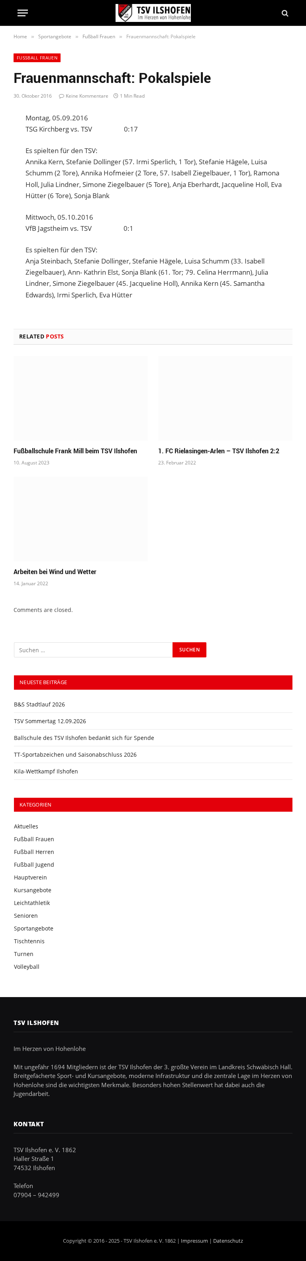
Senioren (26, 915)
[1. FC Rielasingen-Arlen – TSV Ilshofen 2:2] (225, 398)
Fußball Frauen (37, 58)
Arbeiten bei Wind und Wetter (55, 572)
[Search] (284, 13)
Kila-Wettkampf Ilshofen (46, 771)
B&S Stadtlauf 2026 (39, 704)
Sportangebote (33, 928)
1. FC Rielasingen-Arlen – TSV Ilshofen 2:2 (218, 451)
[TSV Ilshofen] (153, 13)
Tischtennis (29, 941)
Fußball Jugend (34, 864)
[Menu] (23, 13)
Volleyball (26, 966)
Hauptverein (30, 877)
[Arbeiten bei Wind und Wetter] (81, 519)
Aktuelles (26, 826)
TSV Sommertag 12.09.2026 (50, 721)
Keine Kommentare (87, 95)
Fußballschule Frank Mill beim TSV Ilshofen (75, 451)
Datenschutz (228, 1240)
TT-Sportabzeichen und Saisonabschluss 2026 (75, 754)
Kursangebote (32, 890)
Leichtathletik (32, 903)
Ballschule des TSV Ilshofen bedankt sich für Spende (84, 738)
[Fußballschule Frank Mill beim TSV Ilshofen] (81, 398)
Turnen (23, 954)
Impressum (194, 1240)
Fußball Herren (34, 852)
